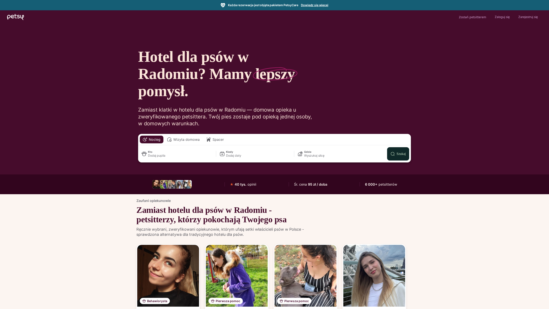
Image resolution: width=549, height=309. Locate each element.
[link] (156, 184)
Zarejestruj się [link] (528, 17)
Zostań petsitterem (472, 17)
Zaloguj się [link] (502, 17)
